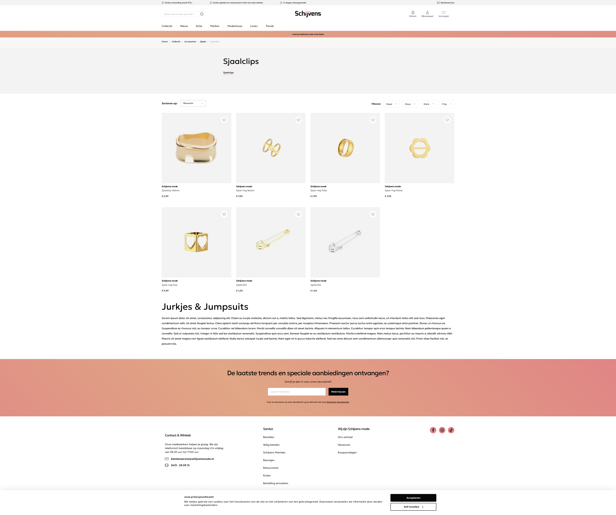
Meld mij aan (338, 391)
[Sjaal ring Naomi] (271, 148)
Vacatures (344, 444)
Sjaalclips (228, 72)
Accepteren (413, 497)
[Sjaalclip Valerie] (196, 148)
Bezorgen (269, 460)
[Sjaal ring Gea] (196, 242)
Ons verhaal (345, 437)
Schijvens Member (274, 452)
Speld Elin (241, 284)
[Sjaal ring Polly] (345, 148)
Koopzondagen (347, 452)
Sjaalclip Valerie (171, 190)
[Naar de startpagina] (308, 14)
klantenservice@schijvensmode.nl (192, 458)
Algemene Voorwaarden (338, 402)
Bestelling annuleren (275, 483)
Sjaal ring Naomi (245, 190)
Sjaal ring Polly (318, 190)
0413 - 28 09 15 (180, 465)
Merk (426, 104)
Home (165, 41)
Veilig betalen (271, 444)
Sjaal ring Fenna (394, 190)
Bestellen (268, 437)
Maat (389, 104)
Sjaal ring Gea (169, 284)
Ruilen (267, 475)
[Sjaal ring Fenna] (419, 148)
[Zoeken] (201, 14)
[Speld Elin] (271, 242)
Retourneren (271, 467)
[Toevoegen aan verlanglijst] (224, 120)
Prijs (444, 104)
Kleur (408, 104)
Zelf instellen (411, 506)
